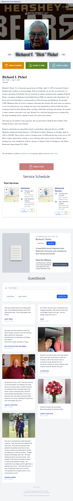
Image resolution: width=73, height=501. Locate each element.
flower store (54, 153)
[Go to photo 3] (55, 350)
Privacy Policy (31, 492)
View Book (40, 243)
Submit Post (62, 296)
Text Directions (24, 210)
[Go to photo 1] (53, 350)
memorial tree (25, 153)
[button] (11, 193)
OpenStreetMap (38, 495)
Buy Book (51, 243)
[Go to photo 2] (54, 350)
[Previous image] (40, 339)
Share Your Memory (60, 264)
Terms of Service (41, 492)
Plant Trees (31, 210)
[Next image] (69, 339)
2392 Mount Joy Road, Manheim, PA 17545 (29, 204)
